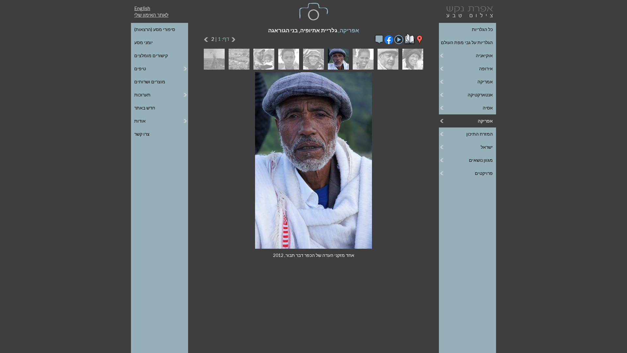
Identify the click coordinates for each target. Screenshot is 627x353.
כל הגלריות (482, 29)
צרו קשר (142, 134)
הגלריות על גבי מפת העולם (467, 42)
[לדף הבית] (468, 11)
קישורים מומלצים (151, 55)
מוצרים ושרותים (149, 81)
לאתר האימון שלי (151, 15)
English (142, 8)
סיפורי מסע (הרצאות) (154, 29)
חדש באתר (144, 107)
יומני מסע (143, 42)
